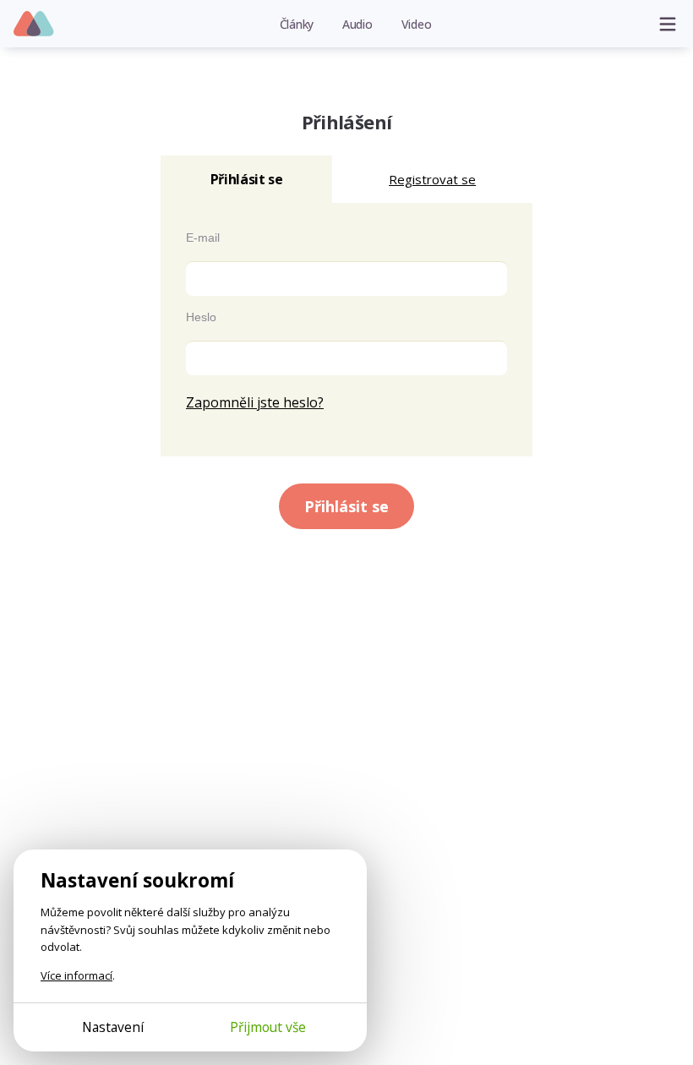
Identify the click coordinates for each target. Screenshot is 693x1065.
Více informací (76, 975)
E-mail (203, 237)
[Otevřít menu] (667, 24)
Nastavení (113, 1027)
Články (297, 24)
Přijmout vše (268, 1027)
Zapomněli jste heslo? (255, 402)
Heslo (201, 317)
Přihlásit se (346, 506)
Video (416, 24)
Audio (357, 24)
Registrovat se (432, 179)
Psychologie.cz (34, 24)
